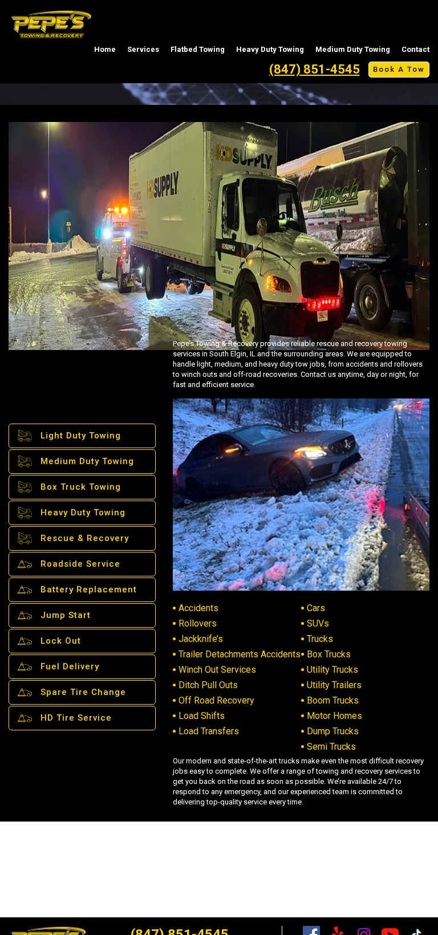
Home (105, 49)
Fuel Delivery (69, 666)
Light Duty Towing (80, 435)
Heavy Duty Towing (270, 49)
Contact (415, 49)
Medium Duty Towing (352, 49)
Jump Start (65, 615)
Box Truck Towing (80, 487)
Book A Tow (399, 69)
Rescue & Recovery (84, 538)
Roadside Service (80, 564)
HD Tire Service (76, 718)
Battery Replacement (88, 589)
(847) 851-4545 (314, 69)
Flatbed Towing (198, 49)
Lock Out (60, 641)
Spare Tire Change (83, 692)
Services (143, 49)
